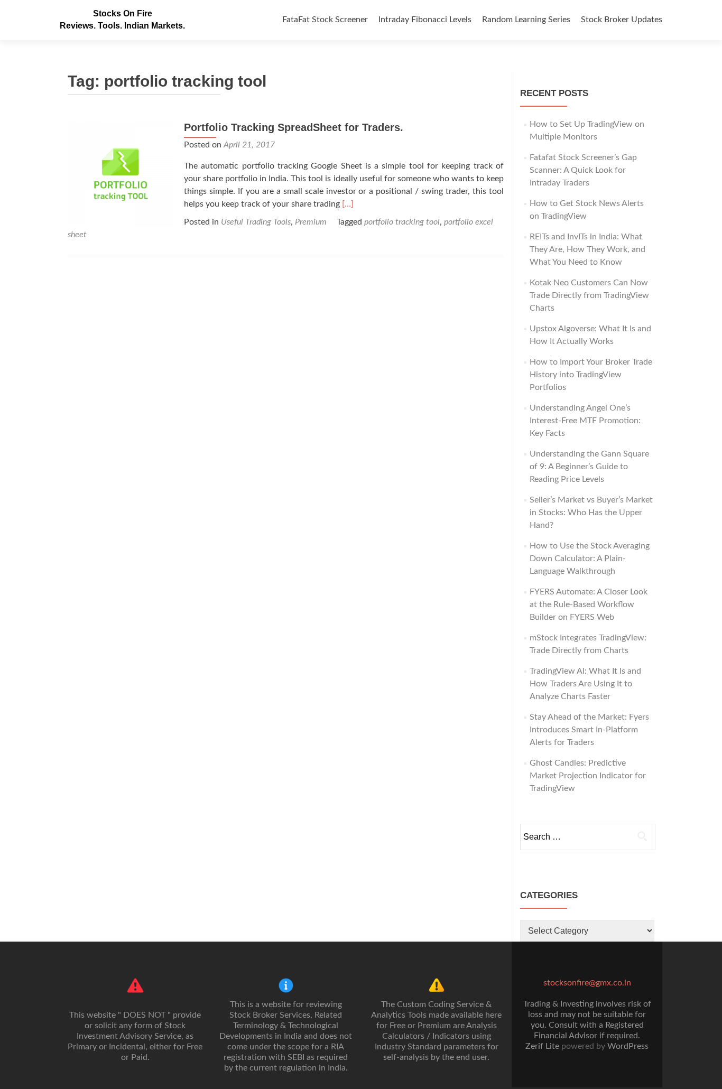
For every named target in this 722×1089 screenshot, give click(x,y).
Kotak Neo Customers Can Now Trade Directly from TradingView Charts (589, 295)
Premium (311, 222)
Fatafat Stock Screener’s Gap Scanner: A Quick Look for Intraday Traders (583, 170)
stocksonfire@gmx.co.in (587, 983)
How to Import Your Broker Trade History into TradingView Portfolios (591, 375)
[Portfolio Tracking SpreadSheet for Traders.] (120, 174)
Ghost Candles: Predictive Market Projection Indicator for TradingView (588, 776)
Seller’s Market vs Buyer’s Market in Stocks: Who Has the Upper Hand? (591, 512)
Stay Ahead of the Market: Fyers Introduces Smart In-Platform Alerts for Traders (589, 730)
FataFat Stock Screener (325, 19)
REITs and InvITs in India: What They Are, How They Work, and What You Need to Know (587, 249)
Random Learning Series (526, 19)
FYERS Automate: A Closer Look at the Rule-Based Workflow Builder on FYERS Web (588, 604)
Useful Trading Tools (256, 222)
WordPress (628, 1046)
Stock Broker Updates (621, 19)
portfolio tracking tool (402, 222)
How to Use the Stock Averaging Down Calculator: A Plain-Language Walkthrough (590, 558)
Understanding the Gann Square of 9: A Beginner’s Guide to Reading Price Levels (589, 466)
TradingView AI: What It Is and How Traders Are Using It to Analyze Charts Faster (585, 684)
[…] (348, 204)
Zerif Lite (543, 1046)
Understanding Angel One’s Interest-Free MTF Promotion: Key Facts (585, 421)
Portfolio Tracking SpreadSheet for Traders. (293, 127)
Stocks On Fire (122, 13)
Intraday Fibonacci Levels (424, 19)
